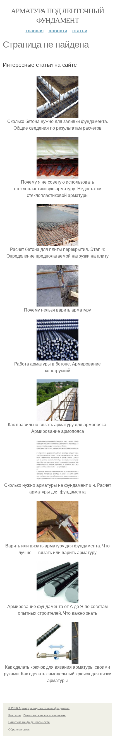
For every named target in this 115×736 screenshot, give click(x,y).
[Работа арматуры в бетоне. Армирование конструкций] (57, 357)
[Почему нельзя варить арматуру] (57, 303)
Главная (35, 30)
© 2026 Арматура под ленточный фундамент (39, 708)
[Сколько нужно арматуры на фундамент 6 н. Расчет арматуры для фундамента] (57, 478)
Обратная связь (19, 729)
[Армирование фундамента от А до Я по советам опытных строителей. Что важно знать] (57, 599)
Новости (58, 30)
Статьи (79, 30)
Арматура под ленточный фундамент (57, 15)
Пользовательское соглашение (44, 715)
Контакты (14, 715)
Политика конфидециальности (29, 722)
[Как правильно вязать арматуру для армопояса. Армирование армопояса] (57, 417)
